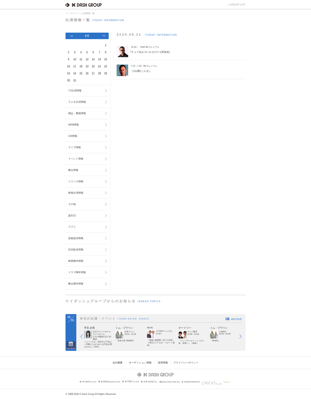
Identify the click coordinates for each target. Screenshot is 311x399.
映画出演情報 (75, 192)
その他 (72, 204)
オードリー (185, 327)
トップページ (72, 13)
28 (99, 73)
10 (74, 59)
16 (68, 66)
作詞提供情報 (75, 249)
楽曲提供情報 (75, 238)
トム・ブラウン (124, 327)
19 (87, 66)
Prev (83, 337)
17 (74, 66)
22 (105, 66)
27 (93, 73)
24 (74, 73)
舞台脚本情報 (75, 283)
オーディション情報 (140, 362)
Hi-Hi (150, 327)
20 (93, 66)
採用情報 (163, 362)
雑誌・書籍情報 (77, 113)
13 (93, 59)
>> (104, 35)
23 (68, 73)
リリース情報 (75, 181)
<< (71, 35)
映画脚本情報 (75, 260)
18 (81, 66)
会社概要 (117, 362)
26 (87, 73)
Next (242, 337)
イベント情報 (75, 158)
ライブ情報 (74, 147)
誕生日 (72, 215)
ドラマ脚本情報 (77, 272)
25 (81, 73)
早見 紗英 (89, 327)
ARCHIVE (236, 319)
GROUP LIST (237, 4)
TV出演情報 (75, 90)
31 (74, 80)
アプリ (72, 226)
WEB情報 (73, 124)
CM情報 (72, 136)
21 (99, 66)
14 (99, 59)
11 (81, 59)
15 (105, 59)
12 (87, 59)
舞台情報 (73, 170)
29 (105, 73)
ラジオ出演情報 (77, 101)
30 (68, 80)
